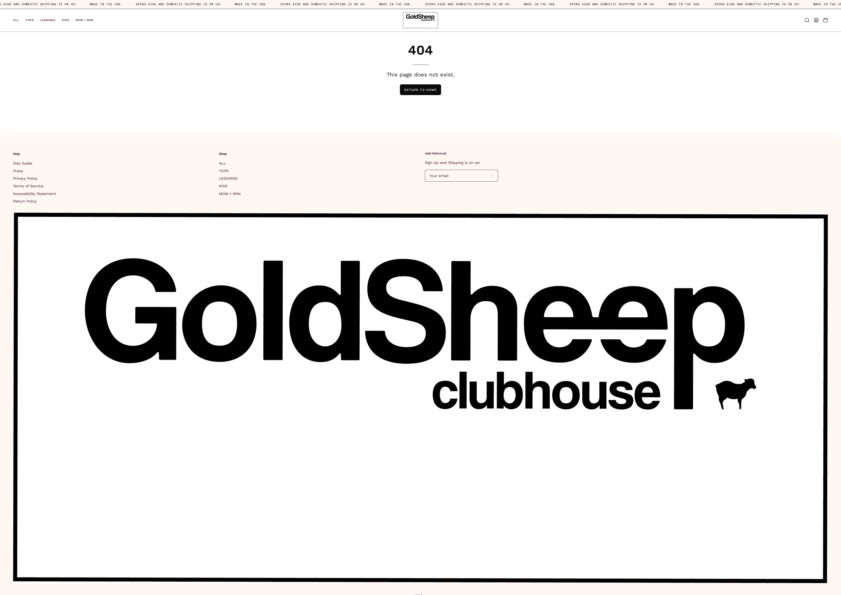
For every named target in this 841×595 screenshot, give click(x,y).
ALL (222, 163)
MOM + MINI (230, 193)
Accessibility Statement (34, 193)
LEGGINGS (228, 178)
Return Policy (25, 201)
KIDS (223, 186)
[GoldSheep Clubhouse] (420, 20)
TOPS (224, 170)
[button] (807, 20)
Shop (223, 154)
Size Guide (22, 163)
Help (16, 154)
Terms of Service (28, 186)
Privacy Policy (25, 178)
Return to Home (420, 90)
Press (18, 170)
